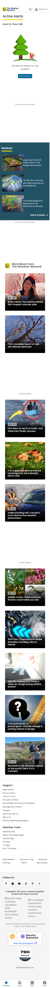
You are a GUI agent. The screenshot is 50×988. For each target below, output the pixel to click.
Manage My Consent (12, 807)
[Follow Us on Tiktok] (26, 884)
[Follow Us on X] (39, 884)
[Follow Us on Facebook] (6, 884)
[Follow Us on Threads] (32, 884)
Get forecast (25, 76)
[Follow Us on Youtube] (19, 884)
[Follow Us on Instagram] (12, 884)
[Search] (30, 9)
